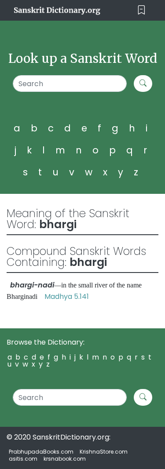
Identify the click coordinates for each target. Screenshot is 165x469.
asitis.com (23, 458)
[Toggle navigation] (141, 10)
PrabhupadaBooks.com (41, 451)
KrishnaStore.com (104, 451)
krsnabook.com (65, 458)
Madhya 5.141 (66, 296)
